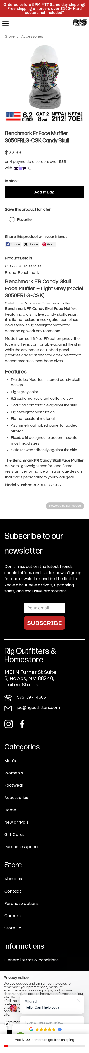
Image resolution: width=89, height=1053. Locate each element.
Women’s (13, 773)
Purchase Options (22, 847)
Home (10, 810)
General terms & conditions (31, 960)
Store (10, 36)
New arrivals (16, 822)
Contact (12, 891)
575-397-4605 (31, 697)
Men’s (10, 761)
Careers (12, 916)
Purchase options (21, 903)
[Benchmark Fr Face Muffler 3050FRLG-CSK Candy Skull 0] (44, 83)
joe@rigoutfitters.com (38, 707)
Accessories (32, 36)
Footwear (13, 785)
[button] (22, 219)
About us (13, 879)
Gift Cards (14, 834)
